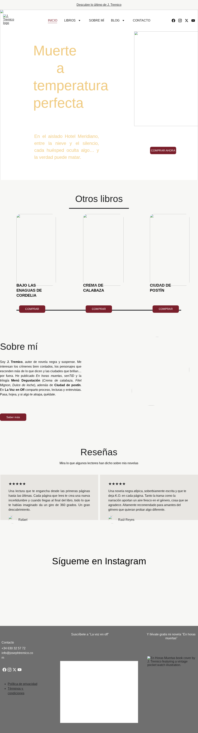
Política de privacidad (22, 684)
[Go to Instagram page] (181, 20)
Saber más (13, 417)
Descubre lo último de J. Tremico (99, 4)
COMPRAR (32, 308)
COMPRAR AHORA (163, 150)
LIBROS (70, 20)
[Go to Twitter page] (188, 20)
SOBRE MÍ (96, 20)
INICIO (52, 20)
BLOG (115, 20)
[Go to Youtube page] (193, 20)
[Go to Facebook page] (175, 20)
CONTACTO (141, 20)
